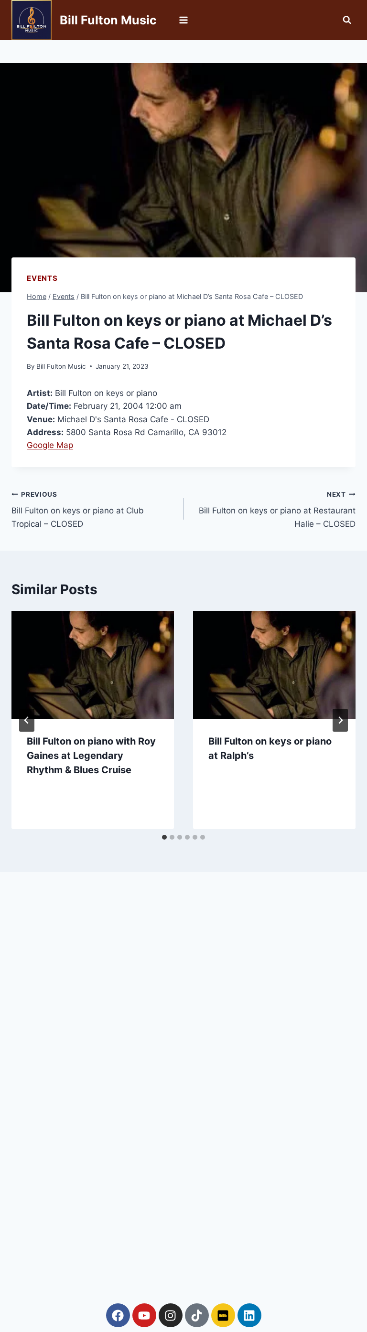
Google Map (50, 445)
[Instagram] (171, 1315)
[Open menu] (184, 19)
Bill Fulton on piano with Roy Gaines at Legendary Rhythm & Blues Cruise (91, 755)
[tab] (164, 837)
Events (42, 278)
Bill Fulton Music (61, 366)
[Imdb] (223, 1315)
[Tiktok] (197, 1315)
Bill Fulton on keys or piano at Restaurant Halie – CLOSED (277, 509)
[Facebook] (118, 1315)
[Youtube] (144, 1315)
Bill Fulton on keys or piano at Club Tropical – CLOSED (77, 509)
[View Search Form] (347, 20)
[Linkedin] (249, 1315)
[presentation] (92, 665)
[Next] (340, 720)
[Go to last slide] (26, 720)
